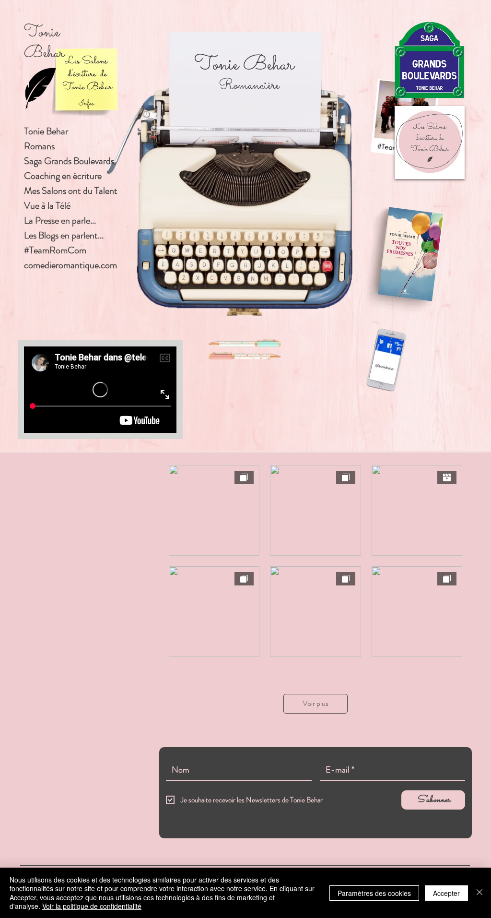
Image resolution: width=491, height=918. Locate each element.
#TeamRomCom (55, 250)
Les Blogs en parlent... (64, 235)
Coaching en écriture (63, 176)
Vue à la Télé (47, 206)
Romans (39, 146)
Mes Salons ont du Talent (70, 191)
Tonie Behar (46, 131)
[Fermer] (479, 892)
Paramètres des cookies (374, 893)
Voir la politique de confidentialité (91, 906)
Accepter (446, 893)
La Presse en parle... (60, 220)
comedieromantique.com (70, 265)
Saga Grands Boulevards (69, 161)
